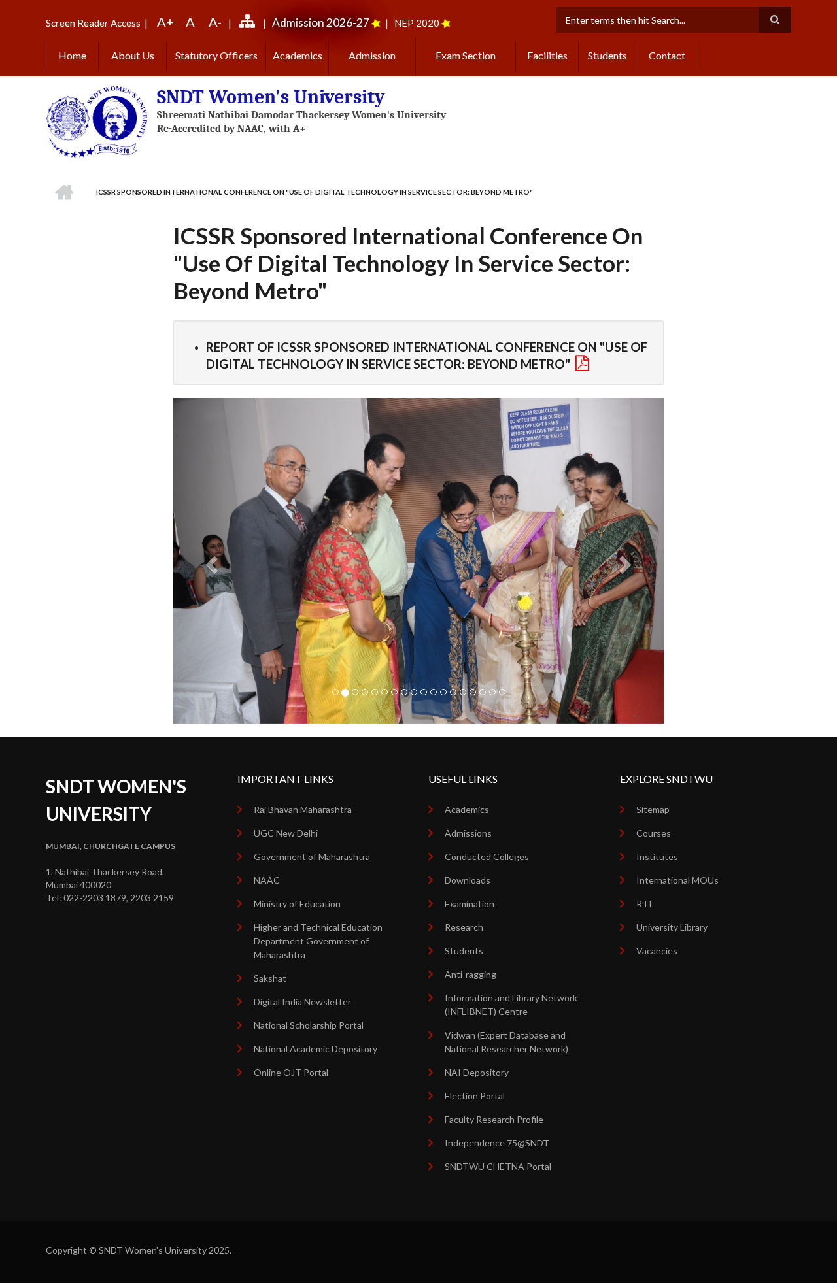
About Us (132, 55)
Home (72, 55)
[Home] (96, 121)
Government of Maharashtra (312, 856)
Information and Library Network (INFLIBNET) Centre (511, 1004)
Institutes (657, 856)
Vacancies (656, 950)
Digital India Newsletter (302, 1001)
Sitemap (653, 809)
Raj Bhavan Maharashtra (303, 809)
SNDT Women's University (271, 97)
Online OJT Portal (291, 1072)
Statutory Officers (216, 55)
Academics (297, 55)
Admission (372, 55)
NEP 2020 (416, 23)
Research (464, 927)
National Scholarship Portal (309, 1025)
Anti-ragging (470, 974)
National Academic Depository (315, 1048)
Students (607, 55)
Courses (653, 833)
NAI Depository (477, 1072)
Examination (469, 903)
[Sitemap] (249, 23)
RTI (644, 903)
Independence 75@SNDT (497, 1142)
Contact (667, 55)
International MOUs (677, 880)
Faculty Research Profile (494, 1119)
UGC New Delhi (286, 833)
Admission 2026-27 (320, 22)
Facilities (547, 55)
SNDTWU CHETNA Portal (498, 1166)
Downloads (467, 880)
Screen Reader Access (93, 23)
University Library (672, 927)
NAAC (267, 880)
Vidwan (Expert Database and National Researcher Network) (506, 1041)
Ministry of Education (297, 903)
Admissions (468, 833)
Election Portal (475, 1095)
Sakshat (270, 978)
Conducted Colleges (487, 856)
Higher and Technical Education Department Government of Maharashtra (318, 941)
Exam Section (466, 55)
